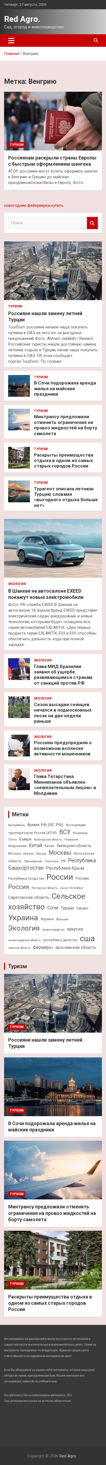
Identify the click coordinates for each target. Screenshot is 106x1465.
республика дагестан (60, 940)
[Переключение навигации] (11, 40)
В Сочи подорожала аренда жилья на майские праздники (65, 388)
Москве (28, 853)
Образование (33, 861)
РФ (63, 861)
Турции (67, 908)
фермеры (43, 947)
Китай (35, 845)
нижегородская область (24, 940)
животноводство (53, 929)
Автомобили (16, 825)
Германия (71, 839)
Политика (51, 861)
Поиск (92, 223)
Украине (47, 919)
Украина (23, 917)
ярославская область (75, 947)
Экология (17, 584)
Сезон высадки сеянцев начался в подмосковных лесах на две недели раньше (63, 713)
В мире (25, 839)
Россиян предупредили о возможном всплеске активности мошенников (63, 748)
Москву (41, 853)
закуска (75, 929)
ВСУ (65, 831)
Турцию (82, 908)
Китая (49, 846)
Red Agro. (22, 19)
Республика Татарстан (26, 878)
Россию (82, 878)
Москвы (60, 852)
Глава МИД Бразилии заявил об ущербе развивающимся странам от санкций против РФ (63, 675)
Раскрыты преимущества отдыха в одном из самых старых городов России (63, 460)
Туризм (17, 145)
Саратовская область (28, 897)
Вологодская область (48, 839)
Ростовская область (45, 888)
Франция (62, 919)
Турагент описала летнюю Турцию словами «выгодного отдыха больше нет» (66, 497)
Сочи (52, 907)
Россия (18, 886)
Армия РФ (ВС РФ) (45, 824)
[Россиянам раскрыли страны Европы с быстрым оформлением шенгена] (53, 120)
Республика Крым (65, 868)
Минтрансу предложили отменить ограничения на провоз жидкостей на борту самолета (65, 425)
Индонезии (17, 846)
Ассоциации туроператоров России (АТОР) (47, 829)
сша (87, 938)
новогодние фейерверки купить (34, 205)
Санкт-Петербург (71, 888)
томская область (19, 948)
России (59, 877)
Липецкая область (74, 845)
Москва (14, 853)
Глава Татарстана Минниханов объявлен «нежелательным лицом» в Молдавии (65, 785)
